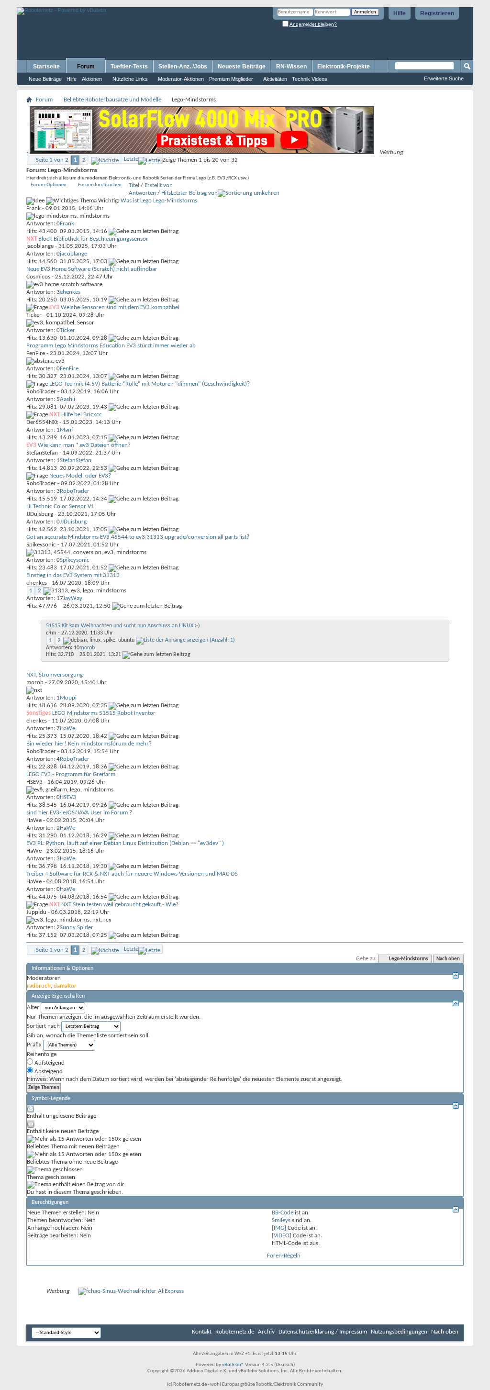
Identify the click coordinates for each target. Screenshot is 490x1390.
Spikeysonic (41, 545)
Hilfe (399, 13)
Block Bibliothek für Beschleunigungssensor (93, 239)
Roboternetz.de (234, 1332)
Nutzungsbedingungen (399, 1332)
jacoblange (40, 246)
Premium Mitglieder (231, 79)
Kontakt (202, 1332)
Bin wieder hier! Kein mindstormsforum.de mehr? (89, 744)
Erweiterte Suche (444, 78)
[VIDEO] (281, 1236)
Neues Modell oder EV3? (80, 476)
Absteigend (48, 1071)
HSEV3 (34, 782)
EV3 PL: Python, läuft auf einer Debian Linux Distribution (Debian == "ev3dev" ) (125, 843)
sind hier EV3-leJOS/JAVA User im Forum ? (79, 813)
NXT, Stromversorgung (54, 675)
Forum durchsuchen (100, 185)
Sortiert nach (43, 1026)
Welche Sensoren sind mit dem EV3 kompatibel (120, 307)
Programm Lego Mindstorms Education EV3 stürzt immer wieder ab (111, 346)
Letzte (131, 159)
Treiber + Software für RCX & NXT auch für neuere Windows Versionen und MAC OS (132, 874)
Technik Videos (309, 79)
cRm (51, 633)
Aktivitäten (275, 79)
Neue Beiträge (45, 79)
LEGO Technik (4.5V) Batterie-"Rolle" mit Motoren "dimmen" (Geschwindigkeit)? (149, 384)
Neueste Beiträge (242, 66)
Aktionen (92, 79)
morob (35, 682)
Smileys (281, 1220)
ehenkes (36, 583)
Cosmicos (38, 277)
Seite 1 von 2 (52, 160)
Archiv (266, 1332)
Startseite (46, 66)
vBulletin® (233, 1365)
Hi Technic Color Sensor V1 (60, 506)
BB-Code (282, 1213)
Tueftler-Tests (129, 66)
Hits (166, 193)
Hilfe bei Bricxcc (81, 414)
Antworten (142, 193)
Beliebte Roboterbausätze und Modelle (112, 100)
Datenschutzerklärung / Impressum (322, 1332)
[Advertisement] (129, 3)
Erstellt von (159, 185)
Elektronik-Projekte (343, 66)
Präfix (34, 1045)
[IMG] (279, 1228)
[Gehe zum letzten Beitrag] (143, 231)
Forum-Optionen (49, 185)
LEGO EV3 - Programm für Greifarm (70, 774)
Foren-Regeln (284, 1256)
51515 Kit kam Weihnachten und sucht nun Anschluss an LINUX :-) (123, 626)
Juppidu (36, 912)
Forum (86, 66)
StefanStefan (42, 453)
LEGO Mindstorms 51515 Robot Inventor (104, 713)
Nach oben (448, 959)
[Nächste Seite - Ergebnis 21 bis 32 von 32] (105, 159)
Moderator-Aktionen (181, 79)
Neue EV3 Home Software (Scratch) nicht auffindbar (91, 269)
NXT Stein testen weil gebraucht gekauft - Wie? (119, 904)
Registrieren (437, 13)
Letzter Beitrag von (194, 193)
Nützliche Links (130, 79)
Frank (33, 208)
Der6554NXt (42, 422)
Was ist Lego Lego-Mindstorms (159, 201)
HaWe (34, 820)
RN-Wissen (291, 66)
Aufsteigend (49, 1063)
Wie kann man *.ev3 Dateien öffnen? (84, 445)
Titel (134, 185)
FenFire (35, 353)
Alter (33, 1007)
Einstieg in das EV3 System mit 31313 (73, 575)
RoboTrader (41, 392)
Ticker (34, 315)
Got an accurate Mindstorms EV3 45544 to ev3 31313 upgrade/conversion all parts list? (137, 537)
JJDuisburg (39, 514)
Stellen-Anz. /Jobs (182, 66)
